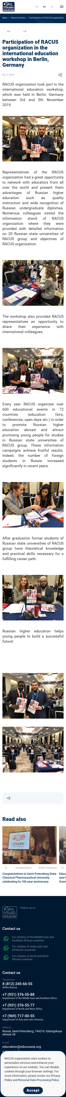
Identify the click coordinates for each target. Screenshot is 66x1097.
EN (44, 7)
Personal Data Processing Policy (38, 1080)
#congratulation (23, 867)
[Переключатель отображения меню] (62, 7)
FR (51, 7)
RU (36, 7)
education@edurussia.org (21, 1047)
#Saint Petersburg (48, 867)
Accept (33, 1090)
